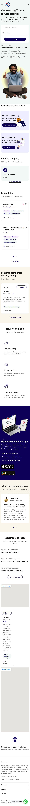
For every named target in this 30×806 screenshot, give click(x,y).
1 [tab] (13, 256)
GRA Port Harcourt (18, 211)
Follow (22, 287)
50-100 (8, 294)
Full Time (6, 211)
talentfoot (6, 291)
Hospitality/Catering (9, 207)
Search (15, 39)
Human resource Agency (12, 306)
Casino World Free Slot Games (12, 571)
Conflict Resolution (21, 47)
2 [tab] (15, 256)
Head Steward (8, 204)
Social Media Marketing (8, 47)
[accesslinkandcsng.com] (8, 4)
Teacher (5, 233)
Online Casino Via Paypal (10, 552)
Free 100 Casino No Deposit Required (14, 561)
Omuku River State (11, 239)
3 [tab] (16, 256)
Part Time (15, 236)
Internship (7, 236)
